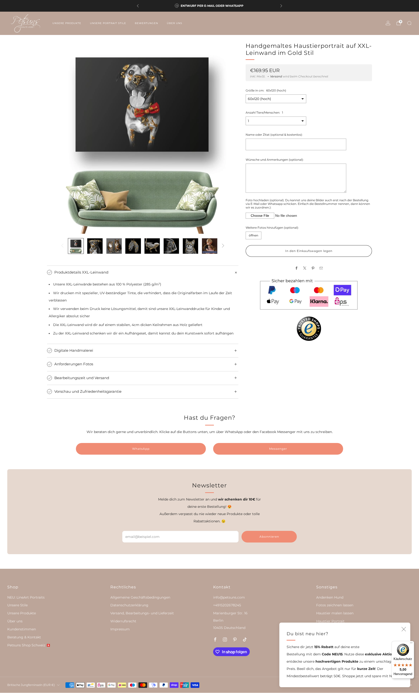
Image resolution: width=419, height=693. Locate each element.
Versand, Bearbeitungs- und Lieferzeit (142, 613)
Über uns (174, 23)
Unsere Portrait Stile (108, 23)
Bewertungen (146, 23)
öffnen (253, 235)
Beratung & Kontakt (24, 637)
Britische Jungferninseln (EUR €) (31, 685)
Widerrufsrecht (123, 621)
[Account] (388, 23)
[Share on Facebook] (296, 268)
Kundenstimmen (21, 629)
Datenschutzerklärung (129, 605)
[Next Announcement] (281, 6)
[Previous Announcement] (138, 6)
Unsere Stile (17, 605)
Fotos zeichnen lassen (334, 605)
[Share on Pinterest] (312, 268)
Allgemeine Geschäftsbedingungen (140, 597)
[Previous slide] (56, 138)
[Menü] (411, 644)
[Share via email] (321, 268)
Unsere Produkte (66, 23)
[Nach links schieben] (62, 246)
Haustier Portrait (330, 621)
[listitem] (209, 6)
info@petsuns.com (229, 597)
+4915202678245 (227, 605)
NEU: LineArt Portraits (26, 597)
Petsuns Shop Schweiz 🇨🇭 (28, 645)
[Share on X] (304, 268)
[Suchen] (409, 23)
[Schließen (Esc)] (403, 629)
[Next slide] (229, 138)
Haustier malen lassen (335, 613)
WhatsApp (141, 449)
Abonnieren (269, 536)
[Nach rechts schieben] (223, 246)
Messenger (278, 449)
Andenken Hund (329, 597)
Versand (276, 76)
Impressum (120, 629)
